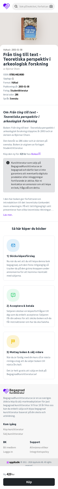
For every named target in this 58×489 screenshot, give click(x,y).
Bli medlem (9, 447)
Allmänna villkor (39, 447)
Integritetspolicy (39, 451)
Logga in (8, 451)
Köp (29, 482)
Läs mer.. (8, 214)
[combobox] (33, 6)
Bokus (34, 153)
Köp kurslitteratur (13, 429)
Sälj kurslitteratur (13, 433)
